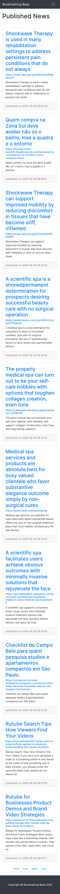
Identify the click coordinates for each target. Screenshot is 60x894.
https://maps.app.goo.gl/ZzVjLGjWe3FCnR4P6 (29, 235)
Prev (25, 868)
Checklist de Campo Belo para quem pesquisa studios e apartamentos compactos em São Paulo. (29, 660)
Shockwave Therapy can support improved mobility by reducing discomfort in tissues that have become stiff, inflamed (30, 210)
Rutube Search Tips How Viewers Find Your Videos (28, 730)
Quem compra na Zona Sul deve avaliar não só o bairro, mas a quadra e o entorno (29, 132)
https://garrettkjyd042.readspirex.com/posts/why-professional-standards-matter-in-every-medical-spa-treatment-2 (30, 598)
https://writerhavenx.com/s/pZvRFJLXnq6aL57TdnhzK (30, 322)
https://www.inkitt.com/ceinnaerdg (26, 510)
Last (43, 868)
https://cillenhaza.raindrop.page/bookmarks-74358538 (30, 412)
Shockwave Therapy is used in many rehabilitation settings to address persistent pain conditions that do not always (29, 51)
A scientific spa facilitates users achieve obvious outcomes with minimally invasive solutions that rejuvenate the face (28, 570)
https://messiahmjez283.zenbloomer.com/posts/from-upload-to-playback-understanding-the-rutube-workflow (29, 744)
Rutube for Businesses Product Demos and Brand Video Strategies (29, 806)
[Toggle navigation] (53, 4)
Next (34, 868)
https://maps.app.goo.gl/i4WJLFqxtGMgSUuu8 (29, 76)
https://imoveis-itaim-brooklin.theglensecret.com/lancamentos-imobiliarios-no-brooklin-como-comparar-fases (30, 153)
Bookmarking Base (15, 4)
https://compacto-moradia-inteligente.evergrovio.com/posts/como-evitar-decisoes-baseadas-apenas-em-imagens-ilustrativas (30, 685)
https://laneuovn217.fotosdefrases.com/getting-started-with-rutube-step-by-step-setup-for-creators (29, 822)
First (16, 868)
